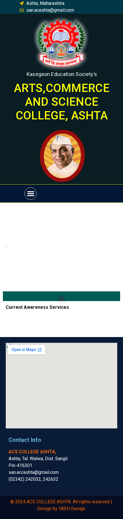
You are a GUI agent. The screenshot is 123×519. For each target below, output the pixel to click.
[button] (31, 193)
